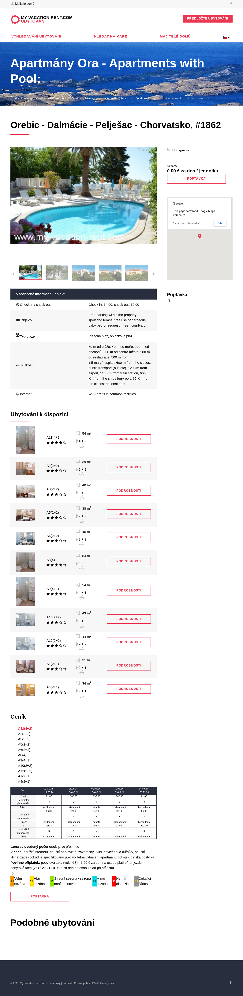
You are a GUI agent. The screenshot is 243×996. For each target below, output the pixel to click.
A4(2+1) (53, 687)
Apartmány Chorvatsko (50, 97)
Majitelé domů (24, 3)
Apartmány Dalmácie (83, 97)
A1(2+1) (53, 664)
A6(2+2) (53, 536)
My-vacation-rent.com (47, 19)
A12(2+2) (54, 640)
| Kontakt (66, 983)
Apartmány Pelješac (116, 97)
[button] (199, 236)
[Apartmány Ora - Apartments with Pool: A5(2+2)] (25, 515)
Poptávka (40, 896)
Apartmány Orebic (146, 97)
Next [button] (149, 203)
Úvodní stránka (19, 97)
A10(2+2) (54, 617)
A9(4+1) (53, 589)
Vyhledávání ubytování (36, 36)
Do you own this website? (186, 223)
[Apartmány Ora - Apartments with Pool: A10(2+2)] (25, 620)
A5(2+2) (53, 512)
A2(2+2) (53, 466)
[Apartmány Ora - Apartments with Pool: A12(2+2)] (25, 643)
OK (220, 223)
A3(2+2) (53, 489)
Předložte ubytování (207, 18)
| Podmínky (53, 983)
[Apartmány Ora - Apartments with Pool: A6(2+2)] (25, 538)
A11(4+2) (54, 437)
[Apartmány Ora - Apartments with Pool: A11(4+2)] (25, 440)
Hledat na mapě (110, 36)
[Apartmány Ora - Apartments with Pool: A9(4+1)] (25, 591)
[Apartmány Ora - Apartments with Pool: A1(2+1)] (25, 666)
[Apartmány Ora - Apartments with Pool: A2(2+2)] (25, 468)
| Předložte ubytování (103, 983)
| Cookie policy (81, 983)
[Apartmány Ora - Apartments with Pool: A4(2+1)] (25, 690)
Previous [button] (18, 203)
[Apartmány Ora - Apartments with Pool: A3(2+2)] (25, 491)
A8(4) (51, 560)
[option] (83, 195)
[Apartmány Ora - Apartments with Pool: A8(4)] (25, 562)
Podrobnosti (128, 438)
